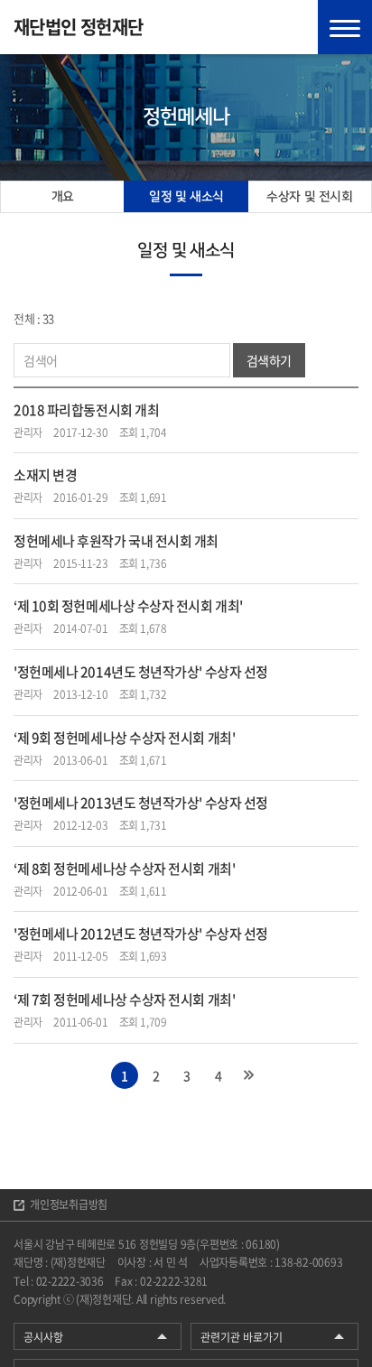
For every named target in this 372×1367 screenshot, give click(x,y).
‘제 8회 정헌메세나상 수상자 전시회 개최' (124, 869)
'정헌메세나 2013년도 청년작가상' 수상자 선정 (141, 803)
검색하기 (269, 360)
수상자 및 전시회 (309, 197)
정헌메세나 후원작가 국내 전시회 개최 (116, 541)
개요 (62, 197)
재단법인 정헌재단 (79, 27)
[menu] (345, 27)
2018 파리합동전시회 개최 (86, 410)
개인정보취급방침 (68, 1204)
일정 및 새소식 (186, 197)
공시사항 (43, 1337)
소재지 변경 (45, 475)
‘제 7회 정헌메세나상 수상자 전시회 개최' (124, 999)
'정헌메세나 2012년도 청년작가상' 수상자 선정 (141, 934)
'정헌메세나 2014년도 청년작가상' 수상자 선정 (141, 672)
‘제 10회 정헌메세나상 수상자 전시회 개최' (128, 606)
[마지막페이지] (248, 1075)
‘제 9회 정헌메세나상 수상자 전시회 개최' (124, 738)
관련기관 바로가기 (241, 1337)
